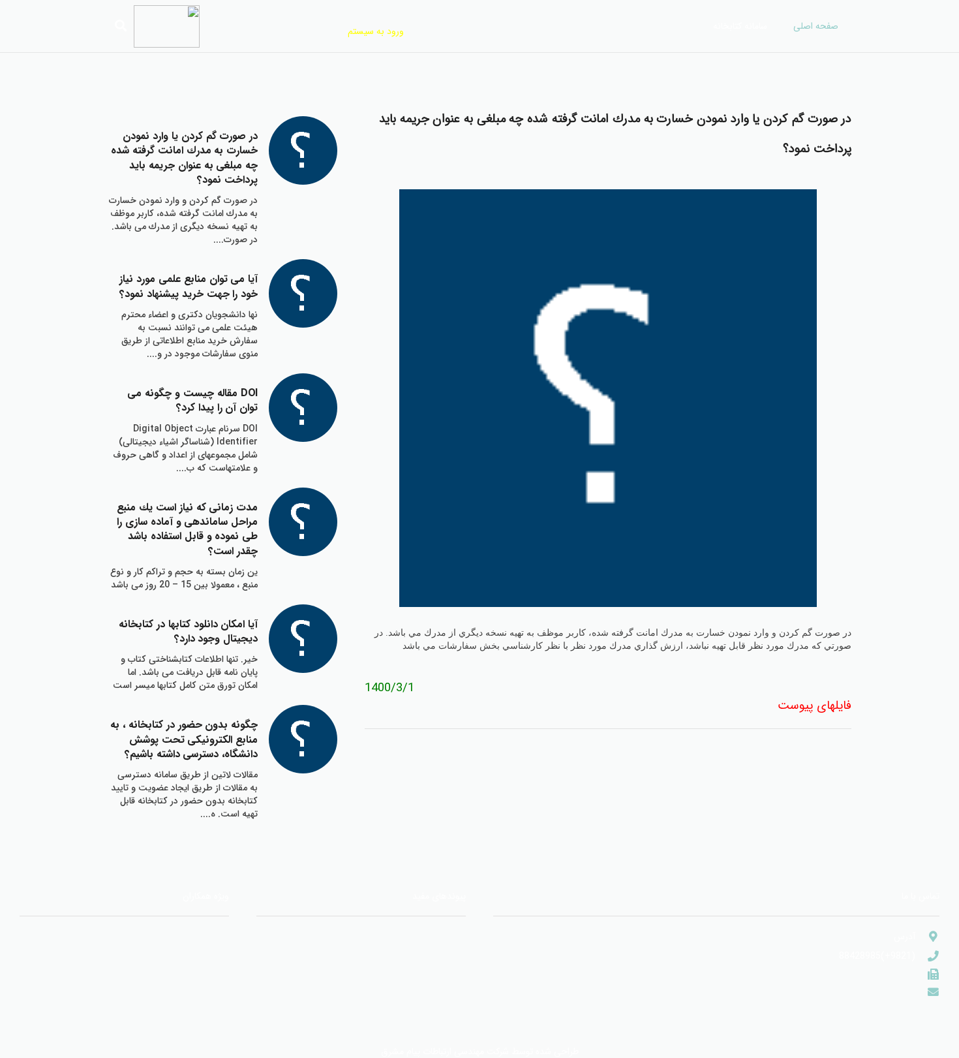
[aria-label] (303, 150)
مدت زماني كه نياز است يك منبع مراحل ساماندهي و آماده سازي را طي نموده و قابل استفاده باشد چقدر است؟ (187, 529)
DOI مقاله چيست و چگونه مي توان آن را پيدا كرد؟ (192, 400)
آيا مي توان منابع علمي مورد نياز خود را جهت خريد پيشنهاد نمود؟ (188, 286)
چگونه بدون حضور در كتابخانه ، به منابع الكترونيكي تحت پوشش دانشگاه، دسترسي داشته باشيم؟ (184, 739)
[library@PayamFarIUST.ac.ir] (927, 992)
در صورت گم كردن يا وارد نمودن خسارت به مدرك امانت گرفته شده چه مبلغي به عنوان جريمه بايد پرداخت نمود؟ (184, 158)
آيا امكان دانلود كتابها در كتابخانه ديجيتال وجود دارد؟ (188, 631)
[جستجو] (121, 26)
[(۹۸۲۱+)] (927, 974)
